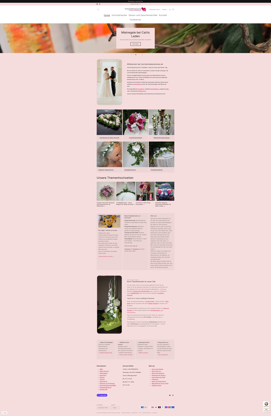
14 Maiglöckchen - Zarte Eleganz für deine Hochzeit (124, 203)
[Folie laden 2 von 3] (134, 55)
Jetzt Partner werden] (126, 354)
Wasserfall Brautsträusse (161, 137)
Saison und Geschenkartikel (135, 43)
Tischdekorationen (157, 170)
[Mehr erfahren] (143, 352)
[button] (98, 9)
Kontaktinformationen (146, 412)
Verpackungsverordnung (105, 256)
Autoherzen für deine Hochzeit (109, 137)
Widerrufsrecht (135, 412)
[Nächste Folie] (139, 54)
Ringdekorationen (130, 170)
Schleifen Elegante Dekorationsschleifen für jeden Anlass (163, 204)
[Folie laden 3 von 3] (136, 55)
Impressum (155, 412)
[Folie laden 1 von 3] (132, 55)
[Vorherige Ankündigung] (120, 4)
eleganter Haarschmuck (106, 170)
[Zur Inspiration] (163, 354)
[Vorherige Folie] (128, 54)
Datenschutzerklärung (125, 412)
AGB (140, 412)
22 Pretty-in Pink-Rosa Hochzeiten (143, 203)
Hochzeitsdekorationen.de (105, 412)
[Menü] (269, 402)
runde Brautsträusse (135, 137)
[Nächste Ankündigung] (150, 4)
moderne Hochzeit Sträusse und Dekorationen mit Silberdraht (105, 204)
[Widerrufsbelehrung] (106, 352)
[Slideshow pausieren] (142, 54)
